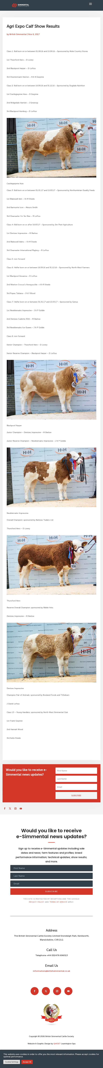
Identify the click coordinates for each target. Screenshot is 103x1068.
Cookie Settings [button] (11, 1062)
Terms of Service (58, 902)
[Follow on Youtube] (21, 808)
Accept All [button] (27, 1062)
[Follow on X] (10, 808)
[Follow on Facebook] (5, 808)
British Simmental (18, 34)
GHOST (57, 1043)
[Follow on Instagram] (15, 808)
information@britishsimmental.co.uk (51, 971)
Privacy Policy (36, 902)
